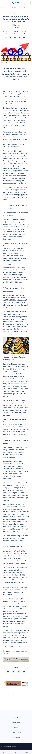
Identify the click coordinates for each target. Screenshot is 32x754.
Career (16, 727)
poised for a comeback (19, 507)
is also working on (16, 536)
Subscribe (16, 722)
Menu (15, 752)
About (16, 717)
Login (26, 752)
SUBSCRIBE (27, 2)
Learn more (13, 746)
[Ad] (16, 683)
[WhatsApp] (23, 37)
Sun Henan (16, 27)
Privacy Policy (16, 732)
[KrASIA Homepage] (16, 3)
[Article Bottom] (16, 659)
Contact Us (16, 737)
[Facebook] (10, 37)
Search (5, 752)
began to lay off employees (12, 222)
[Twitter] (15, 37)
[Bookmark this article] (29, 31)
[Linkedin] (19, 37)
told (6, 275)
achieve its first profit (14, 192)
